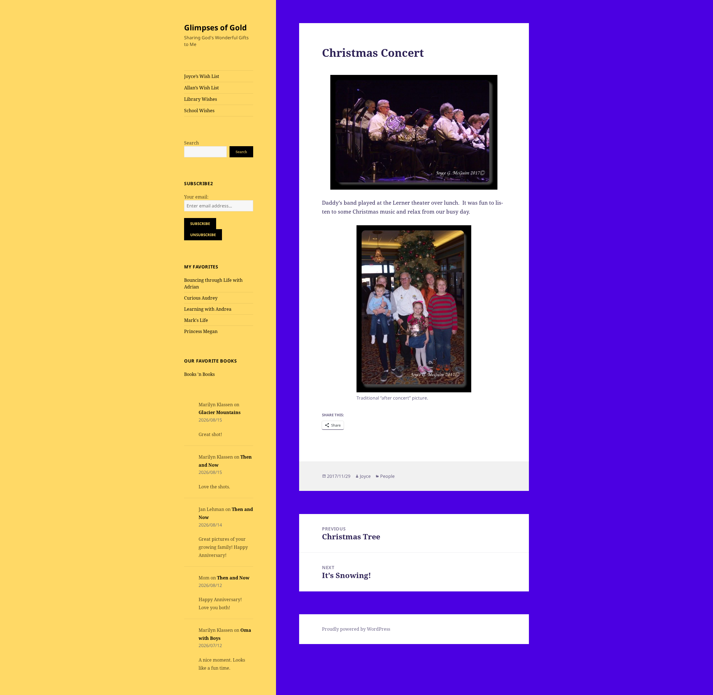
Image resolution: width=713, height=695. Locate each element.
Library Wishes (200, 99)
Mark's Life (196, 320)
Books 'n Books (199, 374)
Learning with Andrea (207, 309)
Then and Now (233, 578)
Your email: (196, 197)
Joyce (365, 476)
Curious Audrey (201, 298)
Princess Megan (201, 331)
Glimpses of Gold (215, 27)
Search (191, 143)
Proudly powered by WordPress (356, 629)
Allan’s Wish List (201, 88)
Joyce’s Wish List (201, 76)
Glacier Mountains (220, 412)
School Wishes (199, 110)
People (387, 476)
